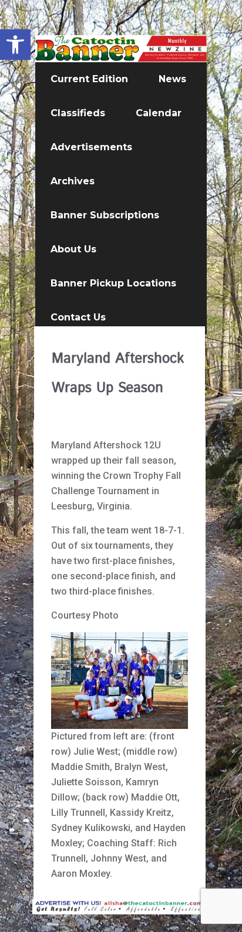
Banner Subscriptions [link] (105, 215)
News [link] (172, 79)
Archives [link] (73, 181)
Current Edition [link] (89, 79)
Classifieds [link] (78, 113)
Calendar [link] (159, 113)
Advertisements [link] (91, 147)
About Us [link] (73, 249)
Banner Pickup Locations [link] (113, 283)
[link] (15, 44)
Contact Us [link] (78, 317)
